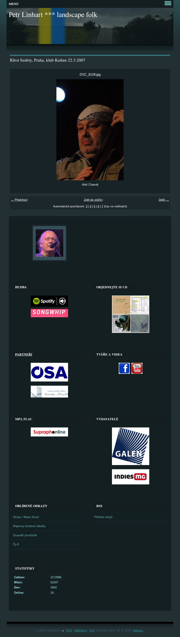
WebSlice (81, 630)
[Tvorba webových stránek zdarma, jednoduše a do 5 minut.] (63, 631)
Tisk (92, 630)
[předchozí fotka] (17, 129)
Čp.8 (16, 544)
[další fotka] (163, 129)
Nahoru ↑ (139, 630)
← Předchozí (19, 199)
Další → (164, 199)
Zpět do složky (93, 199)
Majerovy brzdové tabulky (29, 526)
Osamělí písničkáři (25, 535)
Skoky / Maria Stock (26, 517)
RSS (69, 630)
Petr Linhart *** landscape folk (53, 14)
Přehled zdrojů (103, 517)
